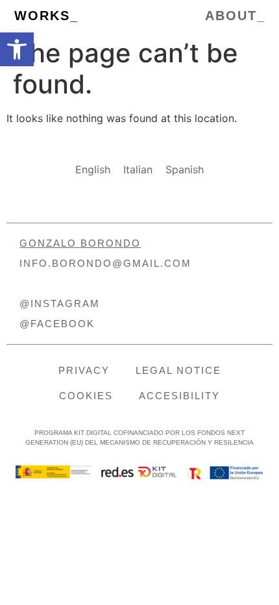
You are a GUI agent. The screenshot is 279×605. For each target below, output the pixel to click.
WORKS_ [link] (46, 15)
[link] (17, 49)
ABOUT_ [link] (235, 15)
